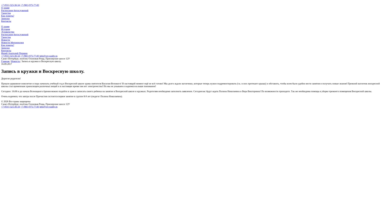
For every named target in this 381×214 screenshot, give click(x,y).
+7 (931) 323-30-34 (10, 5)
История (5, 29)
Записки (5, 18)
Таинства (6, 13)
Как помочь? (7, 16)
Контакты (6, 21)
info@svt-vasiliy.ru (48, 56)
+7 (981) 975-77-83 (29, 5)
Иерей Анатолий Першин (14, 53)
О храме (5, 8)
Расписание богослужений (14, 10)
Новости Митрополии (12, 42)
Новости (5, 40)
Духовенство (7, 32)
